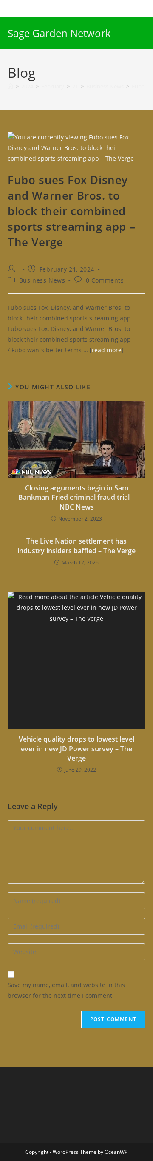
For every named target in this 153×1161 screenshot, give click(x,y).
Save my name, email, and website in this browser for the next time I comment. (66, 990)
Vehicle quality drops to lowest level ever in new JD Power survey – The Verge (76, 748)
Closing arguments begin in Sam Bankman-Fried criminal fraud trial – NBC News (76, 497)
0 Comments (105, 280)
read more (107, 350)
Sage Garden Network (59, 33)
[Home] (10, 86)
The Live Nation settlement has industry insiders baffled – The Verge (76, 545)
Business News (42, 280)
